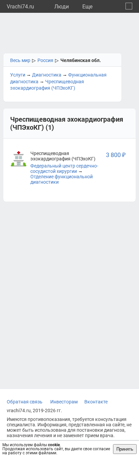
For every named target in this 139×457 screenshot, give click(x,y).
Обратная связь (25, 401)
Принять (124, 449)
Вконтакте (96, 401)
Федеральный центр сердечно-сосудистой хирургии (64, 168)
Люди (61, 6)
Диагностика (46, 75)
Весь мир (20, 60)
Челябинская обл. (80, 60)
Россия (45, 60)
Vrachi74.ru (20, 6)
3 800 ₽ (116, 154)
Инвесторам (64, 401)
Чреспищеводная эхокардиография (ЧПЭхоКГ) (62, 156)
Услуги (17, 75)
